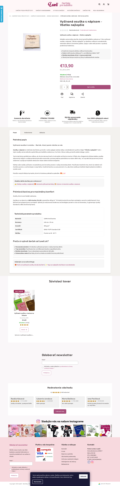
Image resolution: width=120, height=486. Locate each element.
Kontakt (64, 449)
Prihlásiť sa (46, 373)
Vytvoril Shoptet (105, 484)
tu (71, 477)
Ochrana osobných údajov (70, 459)
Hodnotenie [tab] (28, 133)
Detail (23, 330)
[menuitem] (24, 10)
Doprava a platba (67, 454)
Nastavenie (37, 482)
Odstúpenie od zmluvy (68, 462)
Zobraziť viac (60, 411)
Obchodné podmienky (68, 456)
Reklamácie (65, 464)
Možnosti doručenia (66, 79)
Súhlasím (83, 476)
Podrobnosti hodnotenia (88, 30)
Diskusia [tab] (42, 133)
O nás (63, 451)
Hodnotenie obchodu (60, 387)
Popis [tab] (15, 133)
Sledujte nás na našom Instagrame (62, 421)
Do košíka (92, 87)
